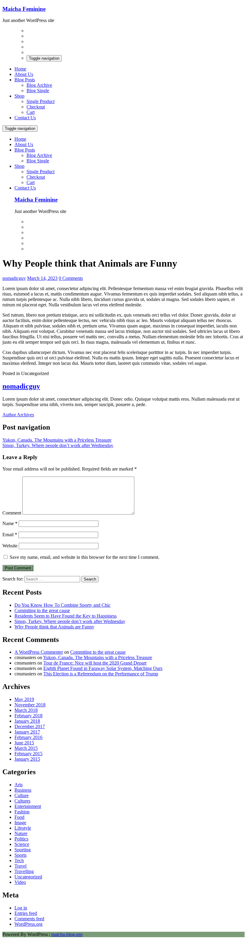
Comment (11, 512)
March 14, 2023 (42, 278)
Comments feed (29, 918)
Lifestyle (22, 828)
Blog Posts (24, 79)
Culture (21, 795)
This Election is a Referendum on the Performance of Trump (100, 673)
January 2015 (27, 759)
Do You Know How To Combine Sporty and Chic (62, 605)
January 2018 (27, 721)
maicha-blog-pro (67, 934)
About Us (23, 74)
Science (21, 844)
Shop (19, 96)
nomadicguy (14, 278)
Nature (20, 833)
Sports (20, 855)
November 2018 (29, 704)
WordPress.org (28, 924)
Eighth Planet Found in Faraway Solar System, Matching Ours (102, 668)
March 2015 (26, 748)
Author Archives (18, 414)
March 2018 (26, 710)
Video (20, 882)
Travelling (24, 871)
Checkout (36, 106)
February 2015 (28, 753)
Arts (18, 784)
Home (20, 68)
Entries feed (25, 913)
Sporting (22, 849)
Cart (31, 112)
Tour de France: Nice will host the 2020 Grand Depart (94, 662)
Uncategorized (28, 876)
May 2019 (24, 699)
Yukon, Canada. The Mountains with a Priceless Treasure (56, 440)
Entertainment (27, 806)
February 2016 (28, 737)
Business (22, 790)
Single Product (41, 101)
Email (9, 534)
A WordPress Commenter (38, 652)
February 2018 (28, 715)
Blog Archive (39, 85)
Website (9, 545)
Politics (21, 838)
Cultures (22, 800)
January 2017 (27, 731)
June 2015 (24, 742)
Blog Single (38, 90)
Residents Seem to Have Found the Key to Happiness (65, 615)
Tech (19, 860)
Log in (20, 907)
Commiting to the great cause (42, 610)
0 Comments (71, 278)
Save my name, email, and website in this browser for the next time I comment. (84, 557)
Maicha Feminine (23, 9)
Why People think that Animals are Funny (54, 626)
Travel (20, 865)
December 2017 (29, 726)
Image (20, 822)
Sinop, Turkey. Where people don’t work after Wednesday (57, 445)
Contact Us (25, 117)
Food (19, 817)
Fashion (22, 811)
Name (9, 523)
